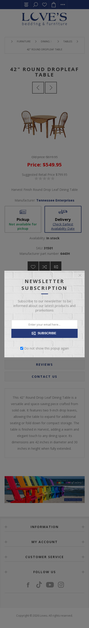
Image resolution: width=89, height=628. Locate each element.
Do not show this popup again (46, 348)
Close (80, 275)
